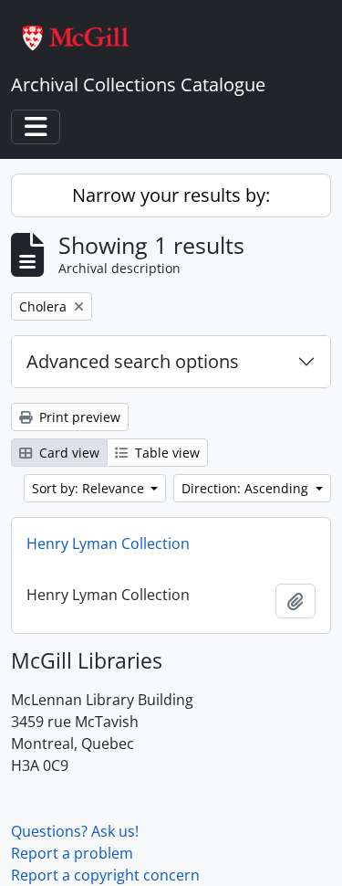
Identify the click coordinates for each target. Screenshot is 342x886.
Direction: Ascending (246, 488)
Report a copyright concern (105, 875)
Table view (165, 452)
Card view (67, 452)
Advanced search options (132, 361)
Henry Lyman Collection (108, 543)
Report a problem (72, 853)
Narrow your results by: (171, 195)
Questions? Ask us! (75, 831)
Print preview (78, 417)
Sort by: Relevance (90, 488)
